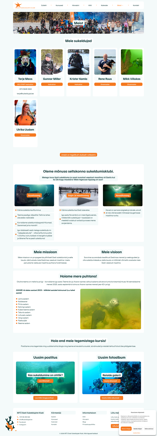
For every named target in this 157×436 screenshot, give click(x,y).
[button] (82, 309)
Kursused (59, 5)
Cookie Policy (136, 432)
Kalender (104, 5)
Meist (119, 5)
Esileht (44, 5)
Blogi (84, 422)
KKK (90, 5)
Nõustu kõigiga (126, 428)
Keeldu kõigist (138, 428)
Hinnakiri (75, 5)
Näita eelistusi (149, 428)
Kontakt (136, 5)
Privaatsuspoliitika (89, 424)
